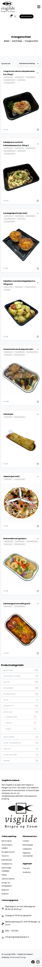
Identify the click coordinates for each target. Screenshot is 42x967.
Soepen (8, 729)
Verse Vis (6, 682)
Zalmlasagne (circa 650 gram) (16, 603)
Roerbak (8, 723)
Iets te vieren (8, 670)
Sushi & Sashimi (9, 737)
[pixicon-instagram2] (37, 962)
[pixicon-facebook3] (32, 962)
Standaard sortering (27, 63)
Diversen (6, 761)
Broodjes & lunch (9, 694)
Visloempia (8, 414)
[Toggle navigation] (39, 7)
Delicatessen (8, 688)
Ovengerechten (31, 41)
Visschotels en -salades (12, 676)
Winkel (6, 41)
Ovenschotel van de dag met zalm (18, 349)
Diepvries (6, 749)
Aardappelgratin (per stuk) (15, 213)
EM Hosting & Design (18, 957)
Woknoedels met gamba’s (14, 538)
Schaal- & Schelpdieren (12, 743)
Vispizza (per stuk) (11, 476)
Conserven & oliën (10, 755)
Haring (5, 700)
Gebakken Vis (8, 706)
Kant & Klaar (17, 41)
